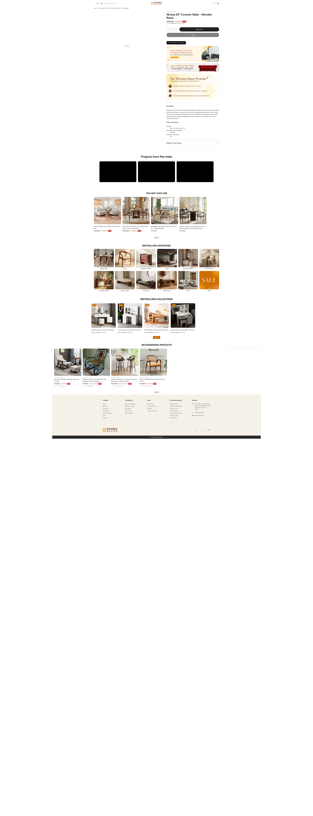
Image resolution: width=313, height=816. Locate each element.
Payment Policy (174, 415)
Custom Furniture (107, 413)
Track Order (106, 411)
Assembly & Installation (176, 406)
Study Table (209, 268)
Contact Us (106, 408)
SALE (209, 291)
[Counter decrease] (168, 29)
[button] (97, 3)
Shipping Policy (174, 404)
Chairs (125, 268)
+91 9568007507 (199, 412)
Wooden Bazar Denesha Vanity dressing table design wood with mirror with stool (168, 330)
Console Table (103, 291)
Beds (167, 268)
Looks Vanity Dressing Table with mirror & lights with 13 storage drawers (139, 330)
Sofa (188, 291)
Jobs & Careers (129, 413)
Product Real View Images (176, 43)
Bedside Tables (146, 268)
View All (156, 337)
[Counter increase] (176, 29)
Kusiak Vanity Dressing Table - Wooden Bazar (184, 330)
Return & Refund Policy (176, 413)
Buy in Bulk (128, 408)
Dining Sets (103, 268)
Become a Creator (130, 406)
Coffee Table (125, 291)
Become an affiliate (130, 404)
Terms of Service (174, 411)
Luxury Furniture (151, 406)
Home (95, 8)
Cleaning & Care (174, 408)
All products (102, 8)
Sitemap (105, 417)
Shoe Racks (167, 291)
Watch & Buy (128, 411)
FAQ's (104, 415)
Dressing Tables (188, 268)
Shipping (173, 23)
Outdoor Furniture (152, 411)
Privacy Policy (173, 417)
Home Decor (150, 404)
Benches (146, 291)
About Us (105, 406)
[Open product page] (107, 210)
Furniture (149, 408)
